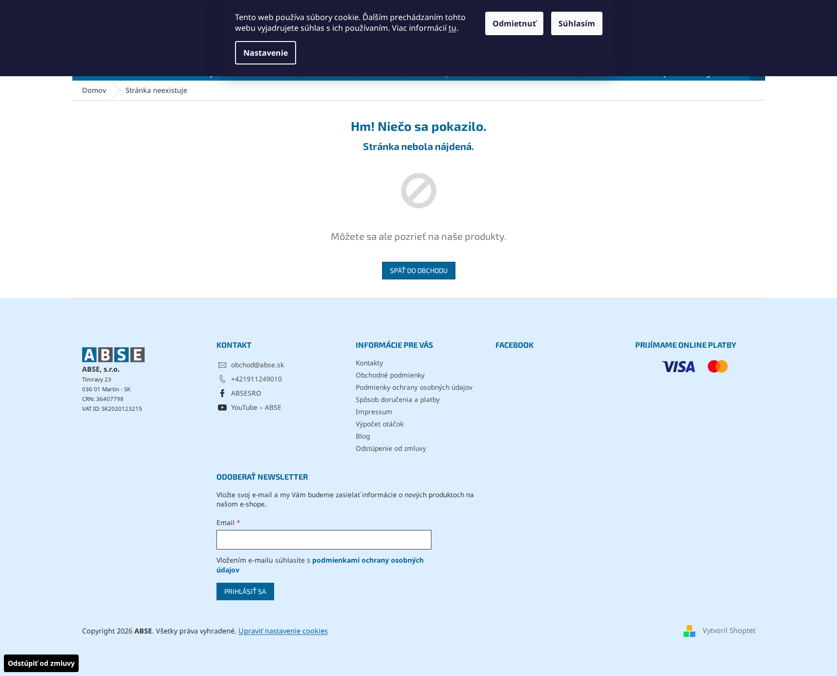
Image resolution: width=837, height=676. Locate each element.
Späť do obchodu (419, 270)
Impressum (374, 411)
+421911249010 (256, 378)
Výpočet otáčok (380, 423)
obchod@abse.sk (257, 364)
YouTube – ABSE (256, 407)
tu (452, 27)
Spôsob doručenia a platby (398, 399)
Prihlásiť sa (245, 591)
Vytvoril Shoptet (729, 630)
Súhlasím (576, 23)
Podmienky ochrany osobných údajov (414, 387)
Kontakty (369, 362)
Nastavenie (265, 52)
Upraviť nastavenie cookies (283, 630)
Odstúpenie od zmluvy (391, 448)
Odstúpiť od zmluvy (41, 663)
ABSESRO (246, 393)
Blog (363, 436)
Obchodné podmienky (390, 375)
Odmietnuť (514, 23)
